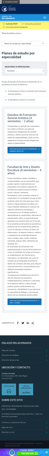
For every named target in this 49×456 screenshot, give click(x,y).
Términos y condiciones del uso (14, 422)
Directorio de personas (10, 360)
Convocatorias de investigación (17, 27)
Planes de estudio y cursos (11, 33)
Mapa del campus (8, 350)
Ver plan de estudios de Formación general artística (23, 150)
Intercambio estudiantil (33, 24)
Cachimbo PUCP (11, 24)
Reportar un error (8, 432)
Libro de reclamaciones (26, 387)
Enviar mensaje (9, 386)
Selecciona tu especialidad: (17, 67)
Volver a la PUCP (11, 2)
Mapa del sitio (7, 427)
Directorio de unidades (10, 355)
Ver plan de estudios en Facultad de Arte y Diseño (23, 302)
